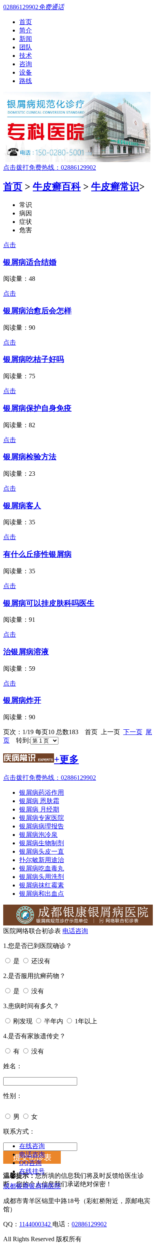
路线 (25, 80)
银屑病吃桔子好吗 (33, 359)
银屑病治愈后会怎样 (37, 310)
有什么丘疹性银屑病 (37, 554)
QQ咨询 (30, 1162)
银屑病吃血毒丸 (41, 868)
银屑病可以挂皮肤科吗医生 (48, 603)
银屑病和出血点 (41, 893)
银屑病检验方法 (29, 457)
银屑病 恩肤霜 (39, 800)
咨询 (25, 64)
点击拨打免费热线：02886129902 (49, 167)
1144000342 (35, 1224)
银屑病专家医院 (41, 817)
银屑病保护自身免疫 (37, 408)
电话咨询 (75, 930)
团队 (25, 47)
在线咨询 (32, 1145)
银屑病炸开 (22, 700)
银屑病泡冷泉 (38, 834)
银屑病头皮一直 (41, 851)
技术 (25, 55)
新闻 (25, 38)
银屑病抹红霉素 (41, 885)
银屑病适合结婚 (29, 262)
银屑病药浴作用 (41, 792)
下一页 (132, 731)
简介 (25, 30)
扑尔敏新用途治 (41, 859)
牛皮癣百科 (57, 186)
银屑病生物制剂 (41, 843)
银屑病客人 (22, 505)
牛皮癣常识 (115, 186)
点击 (9, 244)
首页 (25, 21)
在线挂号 (32, 1171)
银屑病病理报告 (41, 826)
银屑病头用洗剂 (41, 876)
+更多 (66, 759)
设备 (25, 72)
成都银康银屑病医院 (32, 1186)
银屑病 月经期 (39, 809)
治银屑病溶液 (26, 651)
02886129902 (89, 1224)
